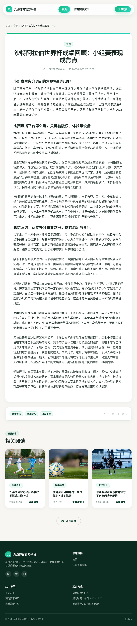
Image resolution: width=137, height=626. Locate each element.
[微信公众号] (16, 574)
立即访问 (122, 9)
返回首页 (71, 521)
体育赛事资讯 (81, 9)
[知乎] (24, 574)
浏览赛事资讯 (12, 598)
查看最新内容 (12, 603)
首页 (64, 9)
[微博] (8, 574)
